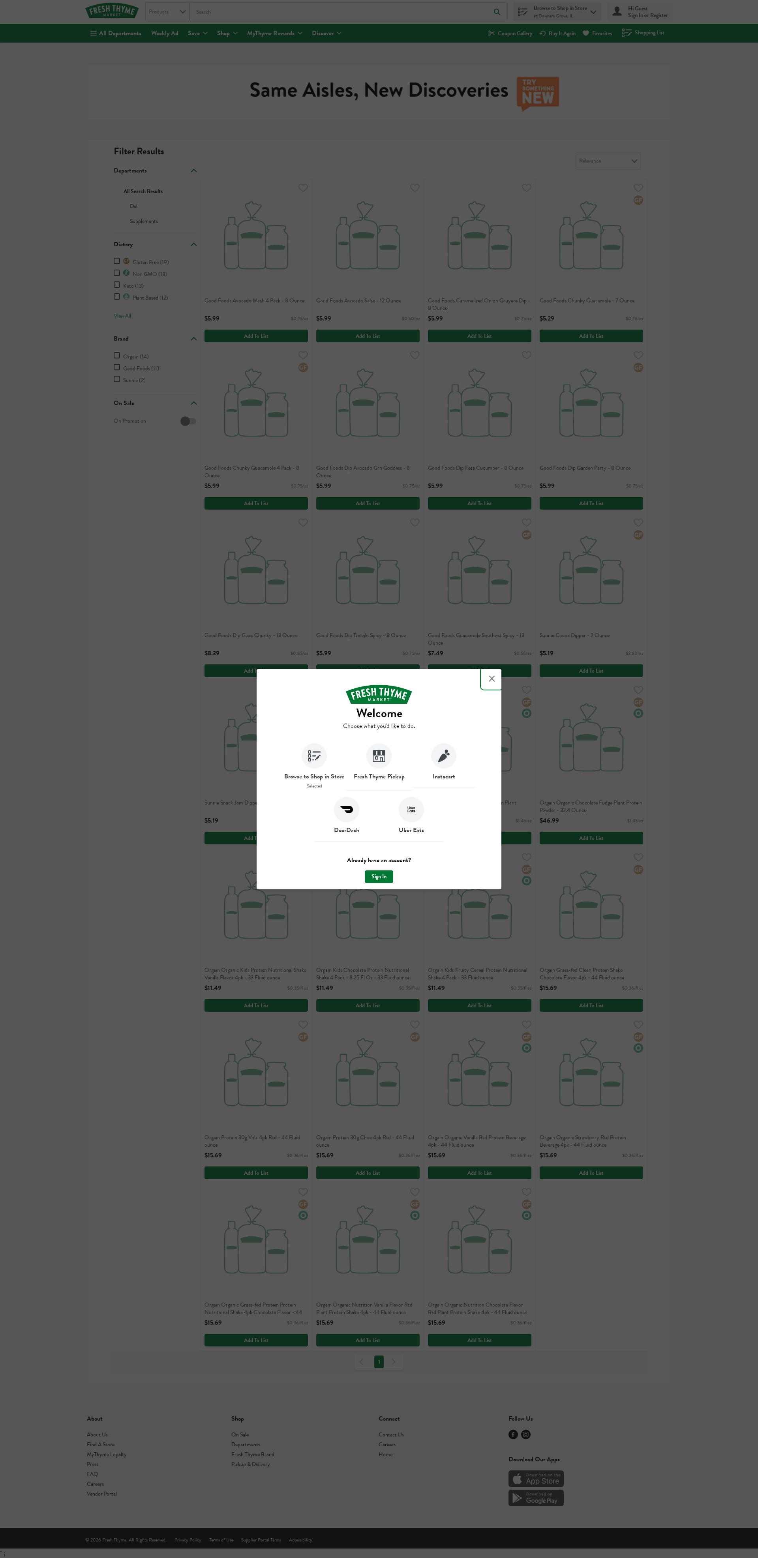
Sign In (379, 876)
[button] (314, 767)
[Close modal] (491, 678)
